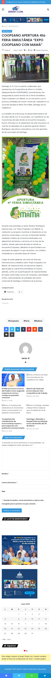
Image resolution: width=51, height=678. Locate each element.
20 (5, 629)
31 (32, 633)
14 (12, 624)
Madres (38, 321)
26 (46, 629)
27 (5, 633)
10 (32, 619)
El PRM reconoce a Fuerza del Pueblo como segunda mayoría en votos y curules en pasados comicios (13, 393)
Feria (27, 321)
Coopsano (14, 321)
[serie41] (15, 9)
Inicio (5, 26)
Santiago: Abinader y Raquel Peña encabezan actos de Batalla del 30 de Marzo (36, 422)
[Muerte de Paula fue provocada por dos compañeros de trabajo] (37, 380)
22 (19, 629)
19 (46, 624)
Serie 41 (7, 50)
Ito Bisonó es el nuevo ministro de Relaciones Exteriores (27, 2)
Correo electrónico (9, 482)
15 (19, 624)
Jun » (9, 639)
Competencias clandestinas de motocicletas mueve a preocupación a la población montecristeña (13, 423)
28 (12, 633)
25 (39, 629)
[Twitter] (12, 329)
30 (25, 633)
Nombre (5, 474)
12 (46, 619)
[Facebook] (6, 329)
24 (32, 629)
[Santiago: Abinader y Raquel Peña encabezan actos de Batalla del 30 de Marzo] (37, 410)
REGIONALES (13, 26)
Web (3, 491)
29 (19, 633)
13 (5, 624)
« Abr (4, 639)
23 (25, 629)
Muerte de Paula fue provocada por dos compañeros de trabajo (36, 390)
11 (39, 619)
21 (12, 629)
